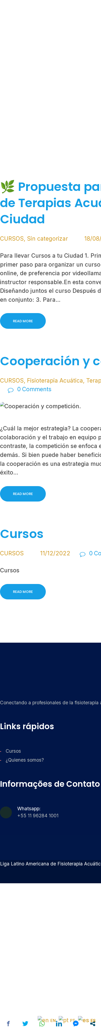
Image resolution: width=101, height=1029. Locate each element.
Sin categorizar (47, 238)
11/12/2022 (55, 553)
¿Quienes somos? (25, 760)
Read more (23, 321)
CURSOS (12, 238)
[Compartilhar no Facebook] (8, 1023)
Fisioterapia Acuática (55, 380)
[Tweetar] (25, 1023)
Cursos (13, 751)
